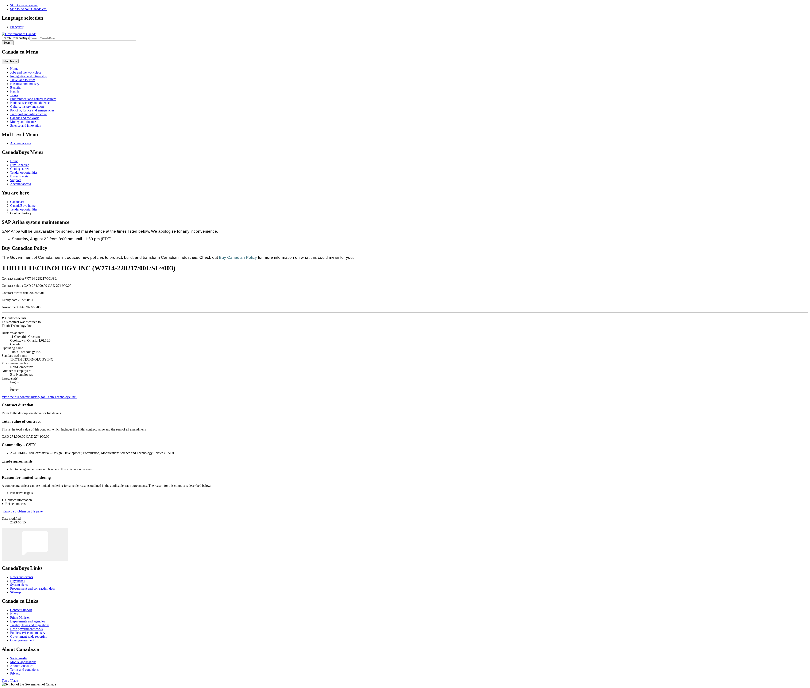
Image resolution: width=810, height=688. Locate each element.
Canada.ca (17, 202)
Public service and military (27, 632)
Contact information (18, 500)
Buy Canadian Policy (238, 257)
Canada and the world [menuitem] (24, 118)
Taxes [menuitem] (14, 95)
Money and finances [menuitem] (23, 121)
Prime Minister (20, 617)
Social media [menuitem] (18, 658)
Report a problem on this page (23, 511)
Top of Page (10, 680)
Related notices (15, 504)
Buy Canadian (19, 165)
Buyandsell (17, 581)
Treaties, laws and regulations (29, 625)
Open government (22, 640)
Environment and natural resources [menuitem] (33, 99)
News (14, 614)
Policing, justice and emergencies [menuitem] (32, 110)
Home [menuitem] (14, 68)
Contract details (15, 318)
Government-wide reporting (28, 636)
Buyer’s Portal (19, 176)
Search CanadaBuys (15, 38)
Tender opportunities (24, 172)
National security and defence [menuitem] (30, 103)
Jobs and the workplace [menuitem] (25, 72)
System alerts (19, 584)
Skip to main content (24, 5)
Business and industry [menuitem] (24, 84)
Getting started (20, 168)
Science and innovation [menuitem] (25, 125)
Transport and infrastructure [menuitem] (28, 114)
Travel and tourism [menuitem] (22, 80)
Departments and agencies (27, 621)
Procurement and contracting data (32, 588)
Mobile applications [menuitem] (23, 662)
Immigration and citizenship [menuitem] (28, 76)
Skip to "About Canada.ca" (28, 9)
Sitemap (15, 592)
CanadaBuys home (22, 205)
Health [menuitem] (14, 91)
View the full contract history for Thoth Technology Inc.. (39, 397)
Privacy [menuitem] (15, 673)
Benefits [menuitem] (15, 87)
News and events (21, 577)
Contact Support (21, 610)
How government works (26, 629)
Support (15, 180)
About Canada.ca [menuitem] (21, 666)
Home (14, 161)
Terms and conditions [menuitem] (24, 669)
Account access (20, 143)
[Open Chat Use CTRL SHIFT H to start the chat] (35, 544)
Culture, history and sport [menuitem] (27, 106)
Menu (10, 61)
